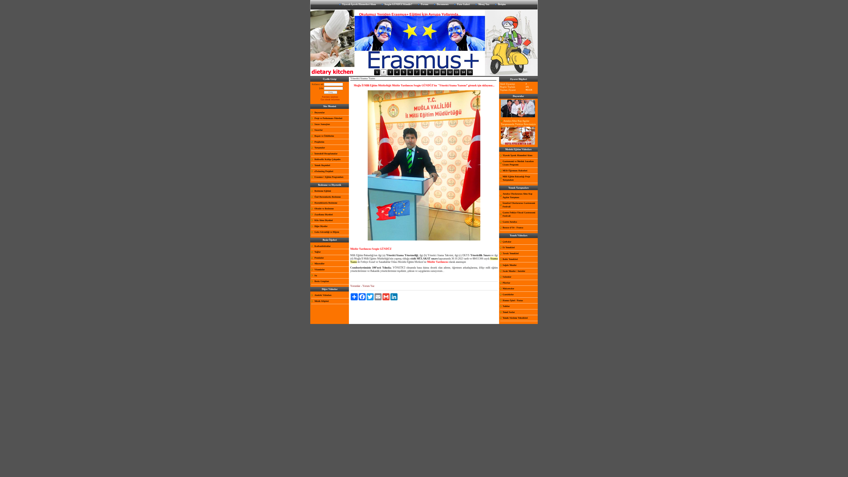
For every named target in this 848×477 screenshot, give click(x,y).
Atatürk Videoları (322, 295)
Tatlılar (506, 306)
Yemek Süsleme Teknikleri (515, 318)
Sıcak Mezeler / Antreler (514, 271)
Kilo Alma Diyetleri (323, 220)
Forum (424, 4)
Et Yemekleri (509, 247)
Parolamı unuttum (330, 97)
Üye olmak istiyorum (330, 99)
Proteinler (319, 258)
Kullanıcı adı (317, 84)
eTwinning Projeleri (323, 171)
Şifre (321, 88)
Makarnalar (508, 288)
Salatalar (507, 277)
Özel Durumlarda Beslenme (327, 197)
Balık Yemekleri (510, 259)
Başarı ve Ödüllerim (324, 136)
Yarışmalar (319, 147)
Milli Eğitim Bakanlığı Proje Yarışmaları (516, 178)
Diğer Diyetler (320, 226)
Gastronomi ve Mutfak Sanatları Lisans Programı (518, 163)
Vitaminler (319, 269)
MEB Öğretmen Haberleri (515, 170)
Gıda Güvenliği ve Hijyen (326, 232)
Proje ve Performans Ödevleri (328, 118)
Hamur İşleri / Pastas (513, 300)
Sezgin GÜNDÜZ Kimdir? (398, 4)
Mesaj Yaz (483, 4)
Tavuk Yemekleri (511, 253)
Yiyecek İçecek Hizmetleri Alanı (359, 4)
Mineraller (319, 263)
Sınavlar (318, 130)
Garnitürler (508, 294)
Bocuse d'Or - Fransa (513, 227)
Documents (443, 4)
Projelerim (319, 142)
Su (315, 275)
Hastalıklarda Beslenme (325, 203)
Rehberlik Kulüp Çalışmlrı (327, 159)
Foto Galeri (463, 4)
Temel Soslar (509, 312)
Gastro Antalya (510, 222)
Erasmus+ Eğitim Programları (328, 177)
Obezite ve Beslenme (324, 208)
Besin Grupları (321, 281)
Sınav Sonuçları (322, 124)
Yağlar (317, 252)
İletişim (502, 4)
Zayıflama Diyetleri (323, 214)
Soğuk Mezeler (510, 265)
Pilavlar (506, 283)
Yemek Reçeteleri (322, 165)
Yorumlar (355, 286)
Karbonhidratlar (322, 246)
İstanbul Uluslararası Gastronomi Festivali (519, 205)
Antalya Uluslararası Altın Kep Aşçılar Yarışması (517, 196)
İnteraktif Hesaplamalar (325, 153)
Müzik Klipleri (321, 301)
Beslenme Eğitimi (322, 191)
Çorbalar (507, 241)
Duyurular (319, 112)
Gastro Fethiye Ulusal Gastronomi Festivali (519, 214)
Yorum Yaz (368, 286)
